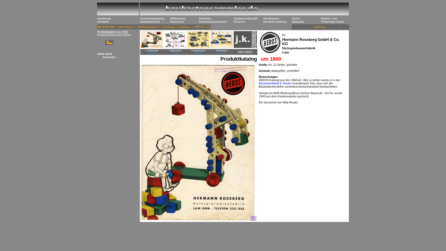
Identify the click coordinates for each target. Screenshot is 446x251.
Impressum (177, 21)
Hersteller (103, 21)
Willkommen (178, 18)
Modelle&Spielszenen (213, 21)
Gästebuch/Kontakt (245, 18)
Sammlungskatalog (152, 18)
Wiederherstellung (274, 21)
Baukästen (109, 57)
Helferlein (205, 18)
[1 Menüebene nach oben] (105, 44)
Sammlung (104, 18)
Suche (296, 18)
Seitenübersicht (150, 21)
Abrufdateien (271, 18)
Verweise (239, 21)
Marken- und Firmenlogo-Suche (332, 20)
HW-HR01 (245, 52)
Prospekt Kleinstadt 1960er (114, 35)
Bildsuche (298, 21)
